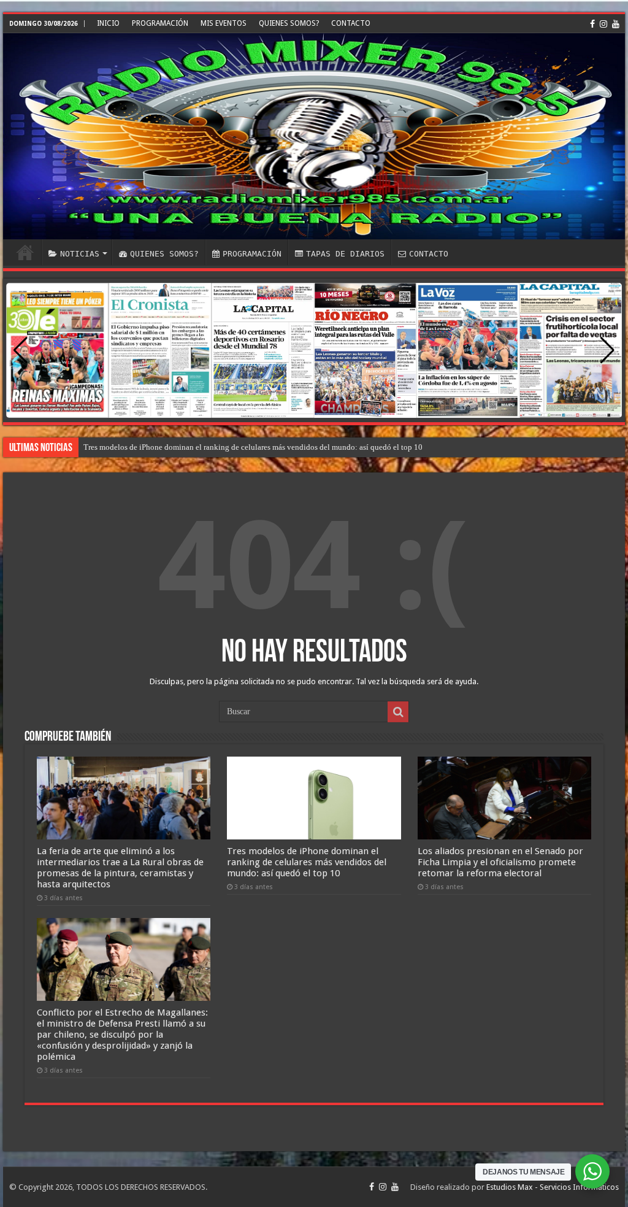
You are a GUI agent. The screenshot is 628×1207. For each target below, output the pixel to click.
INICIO (108, 23)
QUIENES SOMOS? (289, 23)
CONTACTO (350, 23)
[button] (607, 350)
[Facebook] (592, 24)
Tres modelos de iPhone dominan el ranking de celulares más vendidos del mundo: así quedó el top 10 (306, 862)
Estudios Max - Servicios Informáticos (552, 1187)
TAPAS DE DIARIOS (345, 253)
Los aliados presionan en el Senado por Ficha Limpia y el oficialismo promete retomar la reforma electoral (258, 447)
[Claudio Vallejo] (314, 136)
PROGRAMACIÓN (160, 23)
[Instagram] (603, 24)
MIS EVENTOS (224, 23)
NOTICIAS (79, 253)
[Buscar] (398, 711)
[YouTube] (616, 24)
